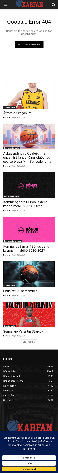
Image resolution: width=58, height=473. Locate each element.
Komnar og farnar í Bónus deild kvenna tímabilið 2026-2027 (26, 248)
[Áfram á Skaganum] (29, 96)
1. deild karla (9, 107)
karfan (6, 117)
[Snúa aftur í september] (29, 274)
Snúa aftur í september (20, 291)
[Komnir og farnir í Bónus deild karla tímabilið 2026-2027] (29, 185)
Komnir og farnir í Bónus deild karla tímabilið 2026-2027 (25, 204)
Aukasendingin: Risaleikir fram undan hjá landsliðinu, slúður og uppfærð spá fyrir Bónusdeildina (27, 157)
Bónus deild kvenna (12, 241)
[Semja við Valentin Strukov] (29, 314)
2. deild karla (9, 326)
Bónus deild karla (11, 148)
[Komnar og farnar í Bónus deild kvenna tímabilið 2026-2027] (29, 229)
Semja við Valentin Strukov (23, 331)
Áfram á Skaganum (17, 113)
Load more (28, 341)
